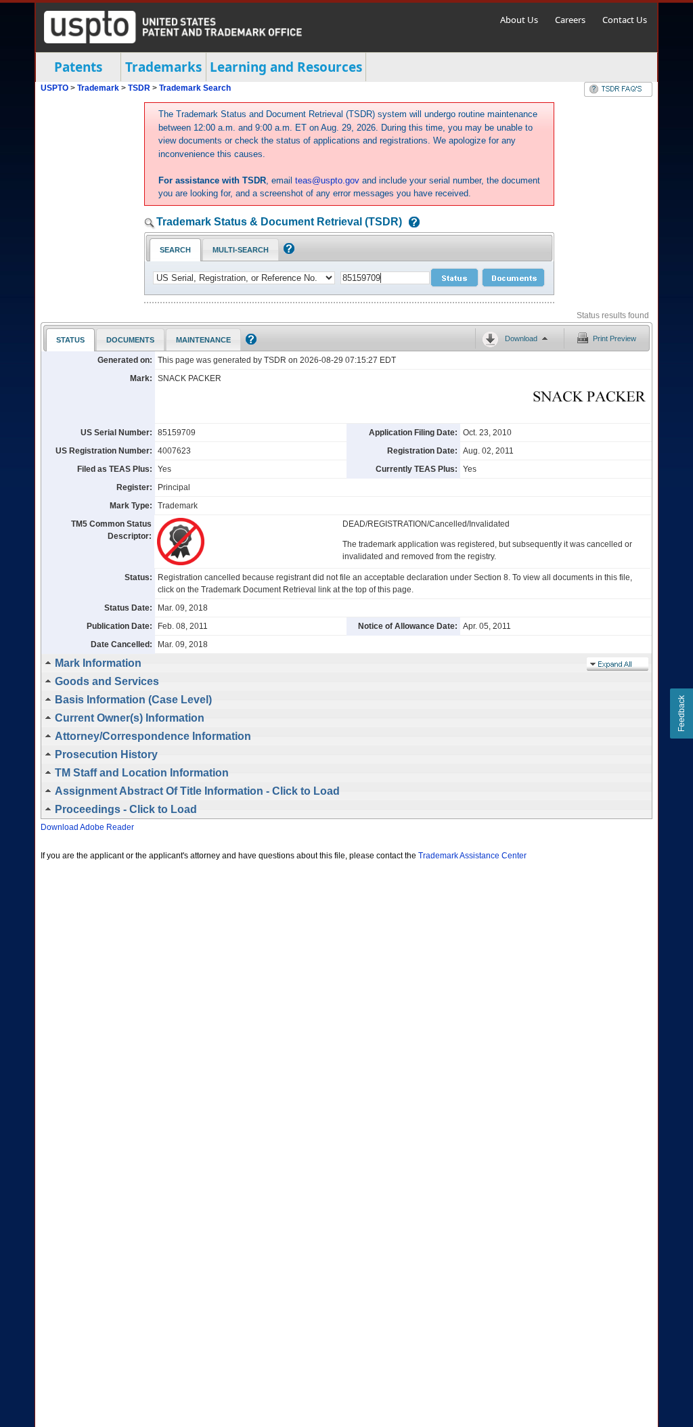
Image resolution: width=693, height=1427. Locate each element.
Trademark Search (195, 88)
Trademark (98, 88)
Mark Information (98, 663)
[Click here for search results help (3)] (249, 342)
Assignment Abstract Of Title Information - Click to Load (197, 791)
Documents (130, 340)
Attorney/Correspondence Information (153, 736)
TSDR (140, 88)
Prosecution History (106, 754)
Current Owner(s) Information (129, 718)
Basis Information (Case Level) (133, 699)
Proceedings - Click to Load (126, 809)
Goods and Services (107, 681)
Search (175, 250)
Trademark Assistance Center (472, 855)
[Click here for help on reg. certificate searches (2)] (287, 251)
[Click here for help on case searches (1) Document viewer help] (411, 223)
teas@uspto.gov (327, 180)
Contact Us (624, 20)
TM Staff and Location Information (142, 772)
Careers (570, 20)
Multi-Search (241, 250)
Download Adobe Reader (87, 827)
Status (70, 340)
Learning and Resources (286, 67)
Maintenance (203, 340)
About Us (519, 20)
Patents (78, 67)
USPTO (54, 88)
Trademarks (163, 67)
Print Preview (614, 338)
